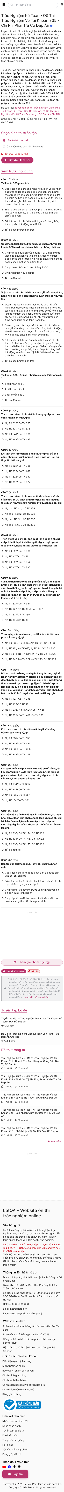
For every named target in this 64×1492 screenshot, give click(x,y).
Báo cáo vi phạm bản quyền (18, 1370)
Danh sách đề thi (11, 1425)
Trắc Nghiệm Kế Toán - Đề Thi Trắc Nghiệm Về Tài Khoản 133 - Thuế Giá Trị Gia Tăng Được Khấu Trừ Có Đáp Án (31, 1079)
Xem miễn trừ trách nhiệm (37, 997)
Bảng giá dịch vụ (11, 1394)
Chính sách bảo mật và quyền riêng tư (23, 1384)
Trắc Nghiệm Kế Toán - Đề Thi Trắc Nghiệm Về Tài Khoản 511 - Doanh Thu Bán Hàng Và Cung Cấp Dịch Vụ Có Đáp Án (30, 1061)
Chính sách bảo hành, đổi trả (18, 1389)
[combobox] (35, 5)
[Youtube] (4, 1467)
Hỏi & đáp (7, 1444)
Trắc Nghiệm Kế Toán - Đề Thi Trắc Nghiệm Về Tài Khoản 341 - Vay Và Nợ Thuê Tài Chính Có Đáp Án (29, 1096)
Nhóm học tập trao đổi (14, 1421)
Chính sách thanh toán (14, 1380)
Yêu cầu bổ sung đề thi (15, 1449)
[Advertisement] (32, 935)
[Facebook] (9, 1467)
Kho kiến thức (10, 1435)
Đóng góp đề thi (11, 1454)
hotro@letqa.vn (18, 1308)
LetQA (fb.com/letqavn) (29, 1313)
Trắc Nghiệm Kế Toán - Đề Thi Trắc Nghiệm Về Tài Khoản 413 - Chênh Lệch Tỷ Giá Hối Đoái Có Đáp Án (30, 1129)
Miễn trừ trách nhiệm (13, 1365)
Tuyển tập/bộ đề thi (13, 1430)
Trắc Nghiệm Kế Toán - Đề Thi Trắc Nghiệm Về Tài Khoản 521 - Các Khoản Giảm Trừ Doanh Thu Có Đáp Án (30, 1112)
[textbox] (36, 4)
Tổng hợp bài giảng (13, 1440)
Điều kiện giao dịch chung (16, 1361)
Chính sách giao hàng (14, 1375)
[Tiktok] (14, 1467)
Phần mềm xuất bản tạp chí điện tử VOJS (26, 1334)
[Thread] (19, 1467)
